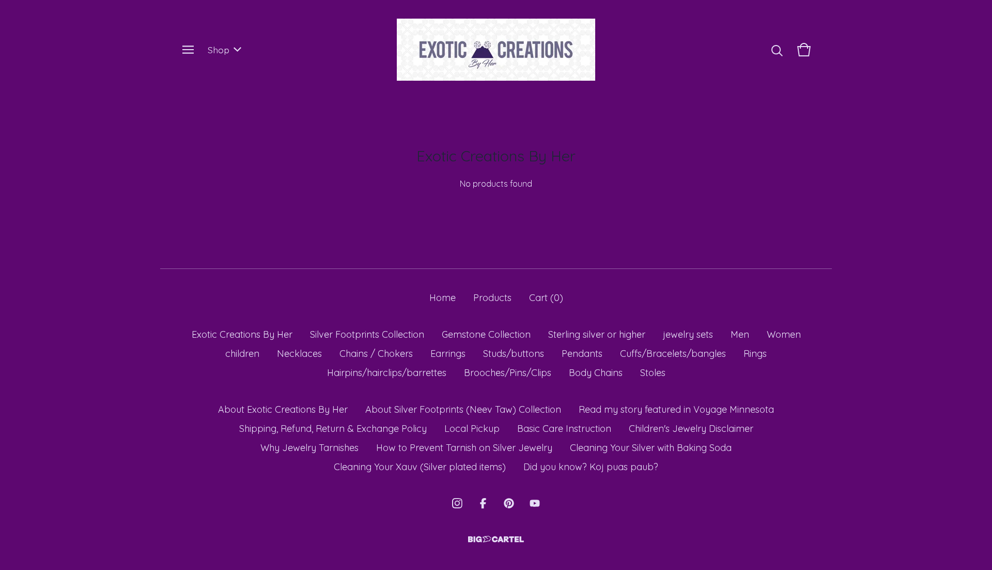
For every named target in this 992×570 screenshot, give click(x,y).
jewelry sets (688, 334)
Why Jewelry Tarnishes (309, 448)
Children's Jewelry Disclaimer (691, 428)
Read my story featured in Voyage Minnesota (676, 409)
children (242, 353)
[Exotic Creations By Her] (496, 50)
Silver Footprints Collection (367, 334)
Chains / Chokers (376, 353)
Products (492, 298)
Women (784, 334)
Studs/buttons (513, 353)
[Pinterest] (509, 503)
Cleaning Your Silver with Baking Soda (651, 448)
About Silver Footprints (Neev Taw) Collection (463, 409)
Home (442, 298)
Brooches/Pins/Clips (507, 373)
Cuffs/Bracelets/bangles (673, 353)
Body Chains (596, 373)
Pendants (582, 353)
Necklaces (299, 353)
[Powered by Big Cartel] (496, 539)
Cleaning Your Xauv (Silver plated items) (420, 467)
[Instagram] (457, 503)
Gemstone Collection (486, 334)
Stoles (652, 373)
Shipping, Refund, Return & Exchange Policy (333, 428)
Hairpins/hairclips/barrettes (386, 373)
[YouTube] (534, 503)
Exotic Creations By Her (242, 334)
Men (740, 334)
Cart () (546, 298)
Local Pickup (472, 428)
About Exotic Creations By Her (283, 409)
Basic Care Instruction (564, 428)
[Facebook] (483, 503)
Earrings (448, 353)
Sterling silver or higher (596, 334)
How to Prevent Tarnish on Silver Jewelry (464, 448)
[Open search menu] (777, 49)
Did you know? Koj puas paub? (590, 467)
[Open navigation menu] (188, 49)
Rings (755, 353)
